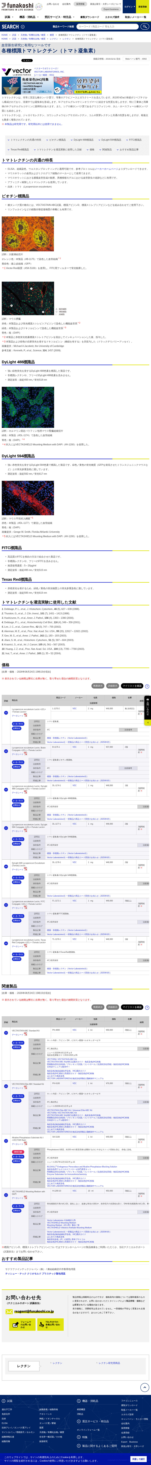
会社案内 (66, 4)
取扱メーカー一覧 (129, 1410)
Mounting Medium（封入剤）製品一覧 (63, 1225)
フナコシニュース (129, 1401)
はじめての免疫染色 (55, 1076)
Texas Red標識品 (20, 149)
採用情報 (80, 4)
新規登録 (142, 6)
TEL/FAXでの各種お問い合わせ (53, 1324)
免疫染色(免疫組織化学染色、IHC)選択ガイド (66, 1071)
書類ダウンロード (89, 17)
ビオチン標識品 (57, 140)
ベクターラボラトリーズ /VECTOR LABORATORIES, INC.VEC (49, 71)
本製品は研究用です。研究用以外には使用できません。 (34, 124)
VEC (75, 708)
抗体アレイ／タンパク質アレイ (16, 1427)
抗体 (4, 1418)
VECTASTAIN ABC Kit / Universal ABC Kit (69, 1110)
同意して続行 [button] (138, 1459)
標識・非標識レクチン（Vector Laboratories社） (67, 738)
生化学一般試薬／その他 (50, 1437)
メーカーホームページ (106, 169)
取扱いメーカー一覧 (135, 17)
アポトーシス (45, 1414)
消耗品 (80, 1414)
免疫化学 (6, 1414)
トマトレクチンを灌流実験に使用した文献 (59, 149)
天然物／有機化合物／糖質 (33, 35)
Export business (111, 9)
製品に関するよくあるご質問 (99, 1445)
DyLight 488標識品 (83, 140)
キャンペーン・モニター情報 (134, 1419)
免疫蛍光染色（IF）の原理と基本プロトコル (66, 1239)
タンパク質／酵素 (47, 1423)
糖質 (52, 35)
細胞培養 (6, 1441)
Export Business (129, 1442)
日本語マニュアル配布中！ (58, 1067)
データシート (17, 716)
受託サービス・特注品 (58, 17)
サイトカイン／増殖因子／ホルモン (18, 1432)
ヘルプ (148, 687)
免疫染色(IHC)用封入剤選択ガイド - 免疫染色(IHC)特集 (70, 1073)
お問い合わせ (53, 4)
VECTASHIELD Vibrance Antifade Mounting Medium (69, 1228)
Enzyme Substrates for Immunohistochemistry (67, 1174)
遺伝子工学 (7, 1409)
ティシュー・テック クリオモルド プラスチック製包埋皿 (35, 1273)
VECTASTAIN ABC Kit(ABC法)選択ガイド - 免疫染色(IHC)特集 (74, 1062)
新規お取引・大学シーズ (132, 1446)
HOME (4, 35)
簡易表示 (98, 686)
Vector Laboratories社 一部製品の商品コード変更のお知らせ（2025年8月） (79, 742)
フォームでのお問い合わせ (26, 1324)
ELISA (5, 1423)
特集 (85, 1437)
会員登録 (125, 1432)
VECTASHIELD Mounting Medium (61, 1223)
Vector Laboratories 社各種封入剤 (61, 1220)
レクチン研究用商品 (109, 1363)
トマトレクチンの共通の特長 (26, 140)
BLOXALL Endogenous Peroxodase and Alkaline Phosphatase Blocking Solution (82, 1167)
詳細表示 (112, 686)
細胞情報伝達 (8, 1437)
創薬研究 (43, 1441)
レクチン (54, 39)
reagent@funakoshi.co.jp (34, 1311)
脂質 (41, 1427)
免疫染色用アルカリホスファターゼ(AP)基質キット (69, 1169)
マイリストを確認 (132, 686)
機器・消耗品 (27, 17)
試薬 (7, 17)
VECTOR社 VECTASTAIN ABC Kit (62, 1059)
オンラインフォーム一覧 (88, 1430)
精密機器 (81, 1409)
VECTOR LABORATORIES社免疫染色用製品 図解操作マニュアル (75, 1078)
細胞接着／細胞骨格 (48, 1409)
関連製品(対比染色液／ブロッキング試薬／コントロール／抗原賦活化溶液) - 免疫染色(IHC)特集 (88, 1064)
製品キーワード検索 (63, 26)
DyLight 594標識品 (111, 140)
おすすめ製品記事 (129, 149)
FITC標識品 (135, 140)
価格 (92, 149)
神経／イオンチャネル (49, 1418)
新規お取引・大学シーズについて (105, 4)
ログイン (128, 4)
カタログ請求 (112, 17)
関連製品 (107, 149)
